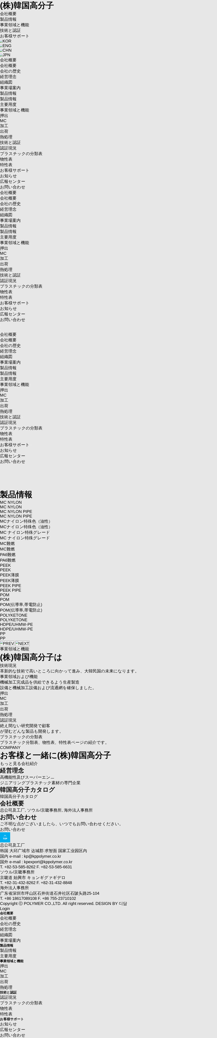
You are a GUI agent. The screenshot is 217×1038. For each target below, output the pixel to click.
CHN (7, 50)
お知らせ (8, 176)
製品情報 (8, 19)
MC (3, 120)
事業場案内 (10, 88)
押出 (4, 115)
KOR (7, 41)
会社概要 (8, 13)
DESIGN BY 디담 (111, 903)
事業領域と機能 (14, 25)
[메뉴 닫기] (0, 329)
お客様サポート (15, 36)
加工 (4, 126)
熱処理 (6, 137)
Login (5, 908)
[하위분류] (30, 384)
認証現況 (8, 148)
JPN (6, 55)
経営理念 (8, 76)
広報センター (12, 181)
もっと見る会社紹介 (19, 763)
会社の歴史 (10, 71)
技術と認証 (10, 30)
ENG (7, 45)
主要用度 (8, 104)
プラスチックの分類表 (21, 153)
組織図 (6, 82)
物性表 (6, 159)
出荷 (4, 131)
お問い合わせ (12, 187)
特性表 (6, 165)
